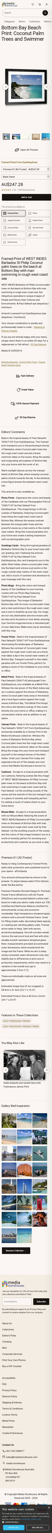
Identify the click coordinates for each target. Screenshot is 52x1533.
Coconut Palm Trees (28, 362)
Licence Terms (9, 1414)
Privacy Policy (9, 1390)
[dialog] (26, 1519)
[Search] (45, 13)
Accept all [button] (14, 1527)
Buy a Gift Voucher (12, 1366)
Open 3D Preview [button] (29, 149)
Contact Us (8, 1444)
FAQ (4, 1384)
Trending (6, 1341)
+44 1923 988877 (14, 1451)
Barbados (27, 1026)
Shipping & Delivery (12, 1402)
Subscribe (41, 1301)
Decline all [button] (37, 1527)
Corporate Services (12, 1354)
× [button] (49, 1508)
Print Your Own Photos (14, 1360)
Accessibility (8, 1378)
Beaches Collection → (16, 1250)
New (4, 1347)
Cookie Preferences (12, 1433)
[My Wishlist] (33, 4)
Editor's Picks (9, 1335)
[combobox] (22, 12)
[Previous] (5, 87)
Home (5, 1021)
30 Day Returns (38, 344)
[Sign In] (46, 4)
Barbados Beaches (9, 362)
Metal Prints (8, 1420)
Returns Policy (9, 1396)
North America (15, 1026)
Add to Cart (26, 197)
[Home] (11, 4)
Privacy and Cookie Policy (31, 1519)
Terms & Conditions (12, 1408)
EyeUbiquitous (15, 1021)
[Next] (47, 87)
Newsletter (8, 1427)
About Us (7, 1323)
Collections (34, 21)
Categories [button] (9, 21)
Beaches (26, 1021)
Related (36, 1026)
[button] (26, 1522)
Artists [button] (22, 21)
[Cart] (39, 4)
